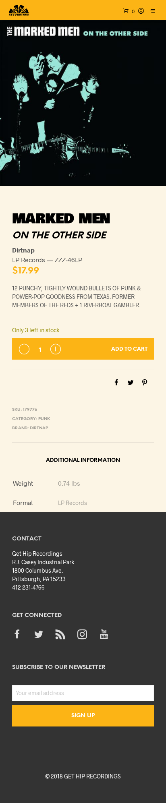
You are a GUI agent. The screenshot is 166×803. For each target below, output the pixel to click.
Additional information (83, 460)
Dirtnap (39, 428)
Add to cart (129, 349)
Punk (44, 419)
